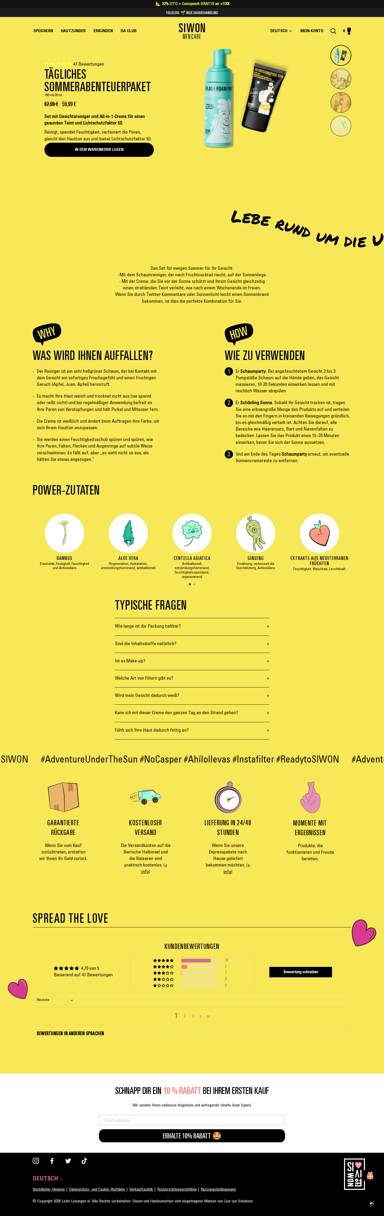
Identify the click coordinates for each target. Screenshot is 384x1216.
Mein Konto (313, 31)
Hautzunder (73, 31)
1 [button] (190, 584)
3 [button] (193, 1016)
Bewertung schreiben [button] (300, 972)
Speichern (43, 31)
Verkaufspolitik (141, 1190)
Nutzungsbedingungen (218, 1190)
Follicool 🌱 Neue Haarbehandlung (192, 12)
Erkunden (103, 31)
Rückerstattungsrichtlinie (177, 1190)
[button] (58, 64)
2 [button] (195, 584)
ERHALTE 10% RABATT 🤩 (192, 1136)
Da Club (129, 31)
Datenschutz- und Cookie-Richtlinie (97, 1190)
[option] (64, 545)
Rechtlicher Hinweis (49, 1190)
